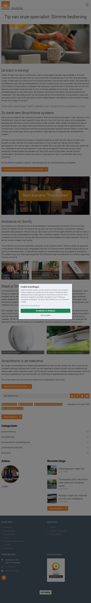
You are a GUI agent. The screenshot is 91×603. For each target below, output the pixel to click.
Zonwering (8, 527)
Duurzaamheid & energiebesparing (49, 404)
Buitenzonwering (10, 404)
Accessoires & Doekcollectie (14, 541)
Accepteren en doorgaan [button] (45, 311)
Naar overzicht (11, 417)
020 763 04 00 (10, 567)
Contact (52, 527)
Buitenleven (6, 453)
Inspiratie (7, 545)
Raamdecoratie (9, 531)
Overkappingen (9, 534)
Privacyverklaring (55, 534)
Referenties (8, 548)
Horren (6, 538)
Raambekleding (26, 404)
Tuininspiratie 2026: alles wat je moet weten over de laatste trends (73, 482)
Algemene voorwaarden (58, 531)
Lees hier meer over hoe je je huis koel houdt (23, 169)
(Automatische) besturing (13, 408)
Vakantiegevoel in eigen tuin (71, 468)
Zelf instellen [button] (45, 315)
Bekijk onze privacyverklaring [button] (30, 305)
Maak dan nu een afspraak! (15, 386)
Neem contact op (11, 571)
